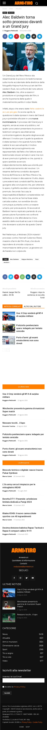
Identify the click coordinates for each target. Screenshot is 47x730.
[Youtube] (32, 577)
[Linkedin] (28, 36)
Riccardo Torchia (9, 426)
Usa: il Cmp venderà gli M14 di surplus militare (30, 590)
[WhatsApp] (22, 36)
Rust (36, 259)
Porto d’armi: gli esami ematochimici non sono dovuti (27, 340)
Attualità (18, 9)
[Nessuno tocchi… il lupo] (9, 617)
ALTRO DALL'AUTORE (32, 306)
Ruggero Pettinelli (11, 31)
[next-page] (8, 349)
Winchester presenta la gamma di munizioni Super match (29, 604)
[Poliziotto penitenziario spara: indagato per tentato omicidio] (9, 328)
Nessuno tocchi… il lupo (14, 423)
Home (5, 9)
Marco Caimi (7, 476)
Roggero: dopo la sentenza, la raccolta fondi (35, 295)
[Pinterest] (16, 36)
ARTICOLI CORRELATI (12, 306)
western (6, 262)
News (11, 9)
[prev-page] (4, 349)
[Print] (33, 36)
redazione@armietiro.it (23, 566)
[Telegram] (39, 36)
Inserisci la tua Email (12, 676)
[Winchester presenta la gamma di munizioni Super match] (9, 604)
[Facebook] (5, 36)
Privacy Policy (19, 687)
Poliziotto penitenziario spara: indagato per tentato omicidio (29, 328)
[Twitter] (10, 36)
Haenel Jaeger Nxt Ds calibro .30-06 (11, 293)
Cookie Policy (37, 722)
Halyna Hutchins (27, 259)
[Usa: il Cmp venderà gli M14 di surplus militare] (9, 316)
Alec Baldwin (14, 259)
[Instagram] (20, 577)
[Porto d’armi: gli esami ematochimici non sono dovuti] (9, 340)
